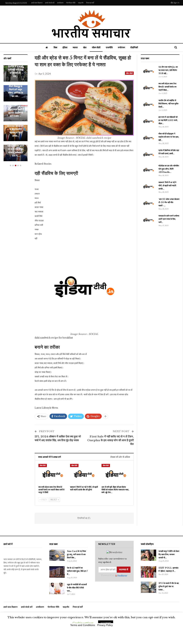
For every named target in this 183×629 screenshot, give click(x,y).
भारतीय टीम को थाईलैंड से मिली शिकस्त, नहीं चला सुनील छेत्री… (168, 103)
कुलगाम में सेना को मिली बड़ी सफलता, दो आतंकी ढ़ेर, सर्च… (15, 71)
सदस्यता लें (123, 569)
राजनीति (109, 47)
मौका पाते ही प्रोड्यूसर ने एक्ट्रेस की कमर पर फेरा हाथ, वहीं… (169, 136)
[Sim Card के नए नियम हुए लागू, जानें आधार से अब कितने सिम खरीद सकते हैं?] (57, 555)
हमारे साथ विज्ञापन (37, 3)
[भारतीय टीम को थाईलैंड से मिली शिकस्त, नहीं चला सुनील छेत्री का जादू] (148, 104)
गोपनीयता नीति (70, 3)
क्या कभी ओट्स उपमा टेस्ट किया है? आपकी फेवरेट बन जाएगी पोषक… (167, 86)
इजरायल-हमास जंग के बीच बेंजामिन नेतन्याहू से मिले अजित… (16, 131)
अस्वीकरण (60, 3)
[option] (16, 115)
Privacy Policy (105, 625)
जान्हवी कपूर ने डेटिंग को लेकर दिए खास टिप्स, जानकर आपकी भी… (169, 554)
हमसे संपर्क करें (49, 3)
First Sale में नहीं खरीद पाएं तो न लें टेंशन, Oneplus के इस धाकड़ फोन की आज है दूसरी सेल (110, 440)
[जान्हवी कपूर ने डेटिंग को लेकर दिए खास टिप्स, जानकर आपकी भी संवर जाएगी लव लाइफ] (148, 555)
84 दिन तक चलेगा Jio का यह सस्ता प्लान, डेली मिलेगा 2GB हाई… (168, 70)
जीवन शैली (96, 47)
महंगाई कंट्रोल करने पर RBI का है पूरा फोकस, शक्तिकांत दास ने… (15, 150)
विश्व (55, 47)
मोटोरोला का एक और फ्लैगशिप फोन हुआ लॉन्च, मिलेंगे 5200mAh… (169, 168)
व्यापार (75, 47)
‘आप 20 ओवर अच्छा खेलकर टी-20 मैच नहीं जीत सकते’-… (169, 202)
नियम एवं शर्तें (90, 3)
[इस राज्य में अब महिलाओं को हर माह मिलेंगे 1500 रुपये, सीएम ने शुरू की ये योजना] (148, 121)
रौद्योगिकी (134, 47)
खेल (84, 47)
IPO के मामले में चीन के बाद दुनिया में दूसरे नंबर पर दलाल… (169, 586)
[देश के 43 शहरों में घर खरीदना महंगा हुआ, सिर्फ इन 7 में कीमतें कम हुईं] (57, 572)
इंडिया (65, 47)
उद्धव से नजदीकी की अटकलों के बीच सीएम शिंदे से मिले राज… (77, 587)
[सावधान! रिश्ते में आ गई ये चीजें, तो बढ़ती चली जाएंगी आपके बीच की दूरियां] (84, 474)
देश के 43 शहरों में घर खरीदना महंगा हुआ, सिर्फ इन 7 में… (77, 571)
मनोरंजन (121, 47)
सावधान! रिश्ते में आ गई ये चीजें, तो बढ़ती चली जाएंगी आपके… (167, 185)
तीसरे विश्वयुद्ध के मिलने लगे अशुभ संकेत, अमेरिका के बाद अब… (15, 91)
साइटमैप (80, 3)
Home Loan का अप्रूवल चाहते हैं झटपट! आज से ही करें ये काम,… (16, 111)
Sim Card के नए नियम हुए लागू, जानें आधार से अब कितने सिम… (76, 554)
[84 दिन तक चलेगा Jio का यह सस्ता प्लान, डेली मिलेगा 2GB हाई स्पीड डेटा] (148, 71)
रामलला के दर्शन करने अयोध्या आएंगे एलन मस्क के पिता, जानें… (169, 218)
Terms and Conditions (82, 625)
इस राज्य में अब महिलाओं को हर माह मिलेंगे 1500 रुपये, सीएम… (168, 120)
